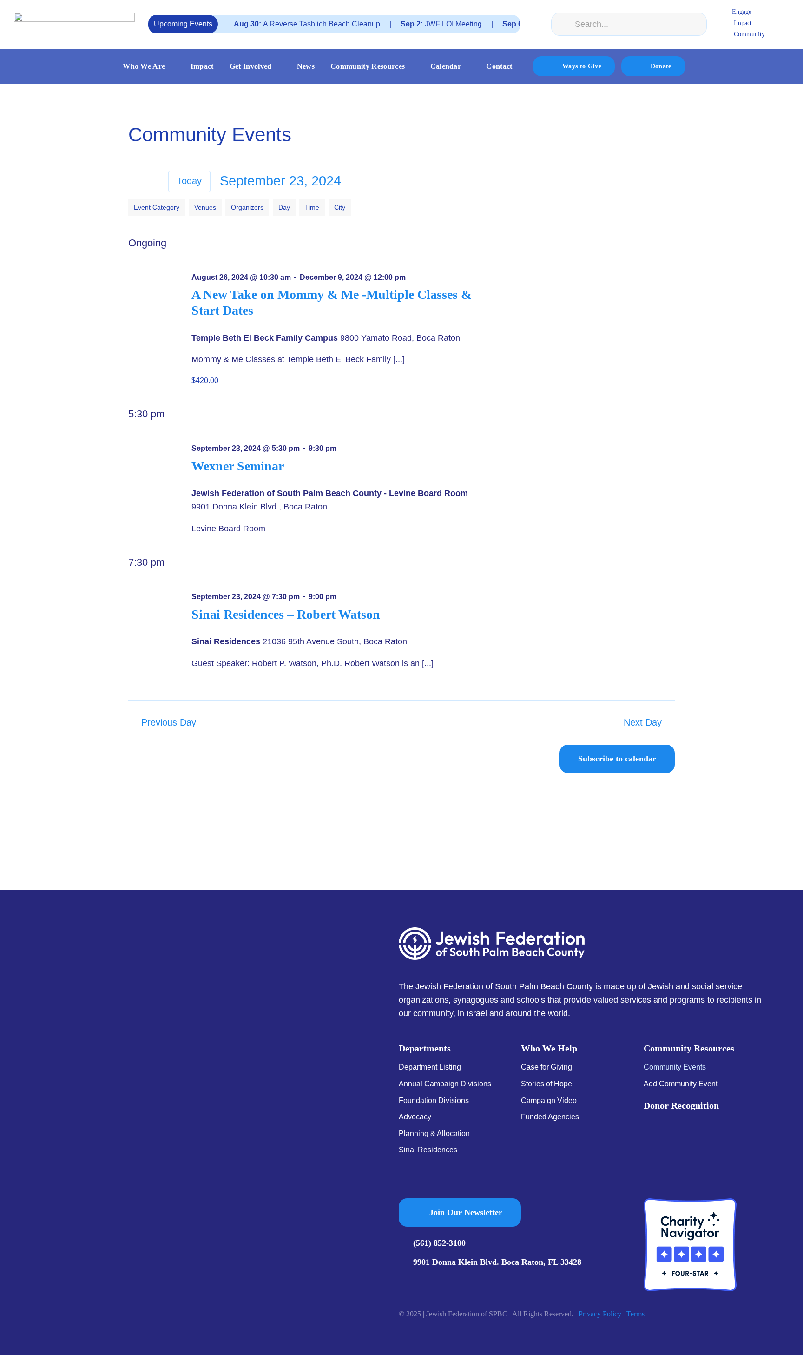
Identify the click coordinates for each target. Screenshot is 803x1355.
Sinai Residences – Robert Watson (285, 614)
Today (189, 181)
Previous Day (168, 722)
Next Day (643, 722)
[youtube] (431, 1282)
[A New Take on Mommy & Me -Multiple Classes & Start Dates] (591, 276)
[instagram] (416, 1282)
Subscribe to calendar (617, 758)
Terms (635, 1314)
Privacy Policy (600, 1314)
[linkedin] (446, 1282)
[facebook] (401, 1282)
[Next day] (152, 181)
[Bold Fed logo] (74, 16)
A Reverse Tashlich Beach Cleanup (277, 24)
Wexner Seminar (237, 466)
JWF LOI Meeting (411, 24)
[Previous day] (134, 181)
